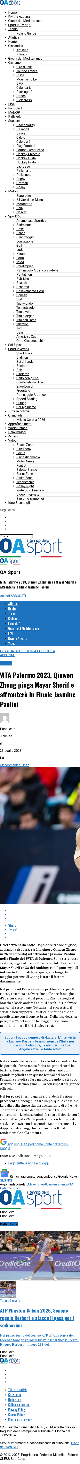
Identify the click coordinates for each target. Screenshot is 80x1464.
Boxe (20, 229)
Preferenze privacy (20, 1419)
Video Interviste (27, 494)
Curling (21, 403)
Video (12, 440)
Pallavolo (15, 117)
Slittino (21, 366)
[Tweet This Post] (44, 914)
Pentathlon (24, 274)
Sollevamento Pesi (30, 291)
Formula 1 (15, 108)
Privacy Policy (16, 1409)
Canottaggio (25, 237)
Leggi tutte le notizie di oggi (28, 1163)
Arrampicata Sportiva (31, 221)
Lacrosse (23, 166)
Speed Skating (26, 399)
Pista (20, 75)
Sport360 (15, 216)
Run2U (21, 465)
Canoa (20, 233)
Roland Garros (26, 33)
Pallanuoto (24, 175)
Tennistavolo (25, 308)
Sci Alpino (15, 345)
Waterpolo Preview (30, 490)
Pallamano (23, 171)
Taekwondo (24, 303)
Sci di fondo (25, 362)
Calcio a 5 (23, 142)
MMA (20, 262)
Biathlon (22, 357)
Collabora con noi (19, 1404)
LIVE (11, 104)
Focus (20, 453)
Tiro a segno (25, 316)
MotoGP (14, 112)
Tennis (13, 29)
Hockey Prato (26, 162)
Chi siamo (14, 1394)
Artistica (22, 50)
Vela (19, 332)
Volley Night (25, 486)
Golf (19, 245)
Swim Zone (24, 478)
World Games (17, 428)
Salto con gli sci (27, 378)
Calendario (24, 88)
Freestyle (23, 391)
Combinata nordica (29, 382)
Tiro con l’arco (26, 320)
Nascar (21, 212)
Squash (21, 295)
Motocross (24, 204)
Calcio (20, 137)
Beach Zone (24, 445)
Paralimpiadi (25, 266)
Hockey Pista (26, 158)
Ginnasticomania (28, 457)
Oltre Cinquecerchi (29, 341)
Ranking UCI (25, 92)
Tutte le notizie (19, 411)
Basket (21, 133)
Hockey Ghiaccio (28, 154)
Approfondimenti (20, 424)
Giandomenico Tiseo (14, 765)
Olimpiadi (15, 415)
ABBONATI (18, 596)
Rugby (20, 179)
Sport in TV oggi (19, 25)
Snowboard (24, 386)
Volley (20, 187)
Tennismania (25, 482)
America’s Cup (26, 337)
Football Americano (30, 150)
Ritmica (21, 54)
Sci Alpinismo (26, 407)
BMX (19, 83)
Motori (13, 191)
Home (12, 12)
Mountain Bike (26, 79)
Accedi (13, 436)
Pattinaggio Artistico (31, 395)
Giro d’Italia (24, 67)
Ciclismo (14, 63)
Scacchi (21, 283)
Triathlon (22, 324)
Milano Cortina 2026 (30, 420)
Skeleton (22, 374)
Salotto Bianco (26, 470)
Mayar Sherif (37, 1184)
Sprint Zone (24, 474)
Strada (21, 96)
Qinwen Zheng (56, 1184)
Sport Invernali (18, 349)
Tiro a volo (23, 312)
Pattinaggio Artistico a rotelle (37, 270)
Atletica (13, 38)
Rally (19, 208)
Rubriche (22, 279)
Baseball (22, 129)
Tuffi (19, 328)
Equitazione (24, 241)
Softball (22, 183)
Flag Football (25, 146)
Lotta (20, 258)
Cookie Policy (16, 1414)
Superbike (23, 196)
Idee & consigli (19, 503)
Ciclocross (24, 100)
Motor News (25, 461)
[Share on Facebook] (44, 910)
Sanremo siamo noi (30, 499)
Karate (21, 254)
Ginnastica (15, 46)
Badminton (24, 225)
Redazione (14, 1399)
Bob (19, 370)
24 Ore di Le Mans (29, 200)
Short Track (24, 353)
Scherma (22, 287)
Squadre (14, 121)
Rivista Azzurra (19, 17)
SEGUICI (6, 1180)
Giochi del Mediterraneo (25, 21)
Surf (19, 299)
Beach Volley (25, 125)
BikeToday (23, 449)
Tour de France (27, 71)
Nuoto (12, 42)
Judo (20, 250)
